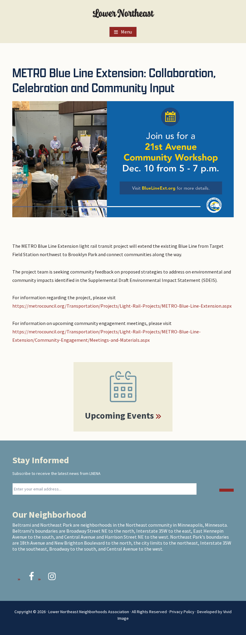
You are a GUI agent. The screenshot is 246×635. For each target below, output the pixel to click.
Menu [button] (126, 32)
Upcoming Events (119, 415)
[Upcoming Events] (123, 386)
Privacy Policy (182, 611)
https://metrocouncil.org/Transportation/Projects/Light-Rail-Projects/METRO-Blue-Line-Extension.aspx (122, 306)
